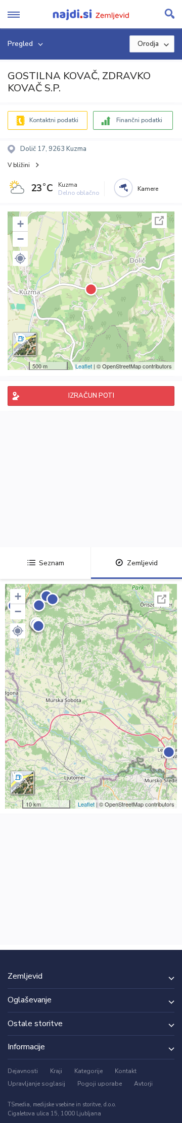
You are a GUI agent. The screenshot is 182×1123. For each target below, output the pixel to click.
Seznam (51, 563)
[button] (20, 258)
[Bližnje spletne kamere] (123, 188)
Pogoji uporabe (99, 1084)
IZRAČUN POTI (91, 395)
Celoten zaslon (159, 220)
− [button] (20, 239)
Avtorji (143, 1084)
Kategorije (88, 1071)
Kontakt (125, 1071)
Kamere (148, 189)
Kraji (56, 1071)
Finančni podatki (139, 120)
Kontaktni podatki (53, 120)
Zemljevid (142, 563)
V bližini (19, 165)
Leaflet (83, 366)
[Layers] (25, 344)
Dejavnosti (23, 1071)
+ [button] (20, 224)
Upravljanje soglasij (36, 1084)
